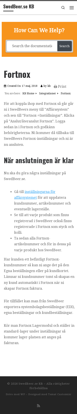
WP (23, 394)
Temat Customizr (59, 394)
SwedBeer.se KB (31, 383)
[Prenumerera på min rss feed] (38, 405)
